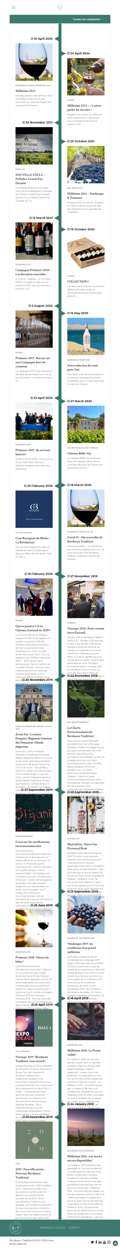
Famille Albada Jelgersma (30, 726)
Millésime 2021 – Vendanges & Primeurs (85, 196)
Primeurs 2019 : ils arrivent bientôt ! (33, 452)
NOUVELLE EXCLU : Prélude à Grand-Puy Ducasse (30, 179)
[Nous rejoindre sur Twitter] (92, 1242)
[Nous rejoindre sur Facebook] (96, 1242)
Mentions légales (52, 1227)
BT (92, 532)
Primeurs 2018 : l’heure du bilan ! (32, 959)
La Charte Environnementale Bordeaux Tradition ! (81, 732)
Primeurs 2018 (23, 952)
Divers (30, 85)
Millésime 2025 (25, 91)
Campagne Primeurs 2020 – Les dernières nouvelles (34, 272)
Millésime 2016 (75, 1151)
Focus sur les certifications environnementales (33, 844)
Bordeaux (21, 85)
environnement (80, 722)
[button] (115, 1243)
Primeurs (89, 1151)
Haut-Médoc (91, 448)
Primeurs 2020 (23, 264)
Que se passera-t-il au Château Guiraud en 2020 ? (33, 628)
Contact (74, 1227)
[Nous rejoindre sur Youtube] (104, 1242)
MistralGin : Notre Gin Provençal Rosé (82, 846)
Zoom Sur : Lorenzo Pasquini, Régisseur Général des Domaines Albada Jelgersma (34, 740)
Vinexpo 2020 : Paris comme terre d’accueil (85, 630)
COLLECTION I (78, 281)
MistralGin (73, 839)
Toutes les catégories (87, 19)
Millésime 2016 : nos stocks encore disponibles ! (84, 1158)
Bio (69, 722)
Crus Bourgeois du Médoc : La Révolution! (33, 540)
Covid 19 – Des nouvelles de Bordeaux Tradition (84, 539)
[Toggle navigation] (14, 7)
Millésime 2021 (75, 188)
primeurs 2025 (42, 85)
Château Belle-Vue (79, 453)
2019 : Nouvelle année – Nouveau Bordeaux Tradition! (31, 1173)
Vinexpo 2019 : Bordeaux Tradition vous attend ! (32, 1059)
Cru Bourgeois (75, 448)
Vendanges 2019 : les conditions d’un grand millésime (81, 948)
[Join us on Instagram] (108, 1242)
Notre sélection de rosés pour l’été (82, 367)
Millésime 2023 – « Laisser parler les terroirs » (84, 107)
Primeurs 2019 (23, 444)
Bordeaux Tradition (78, 360)
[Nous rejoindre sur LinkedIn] (100, 1242)
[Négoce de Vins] (60, 7)
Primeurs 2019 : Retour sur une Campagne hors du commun (33, 362)
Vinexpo (71, 623)
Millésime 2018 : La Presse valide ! (84, 1052)
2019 (18, 1051)
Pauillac (20, 169)
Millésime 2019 (87, 938)
